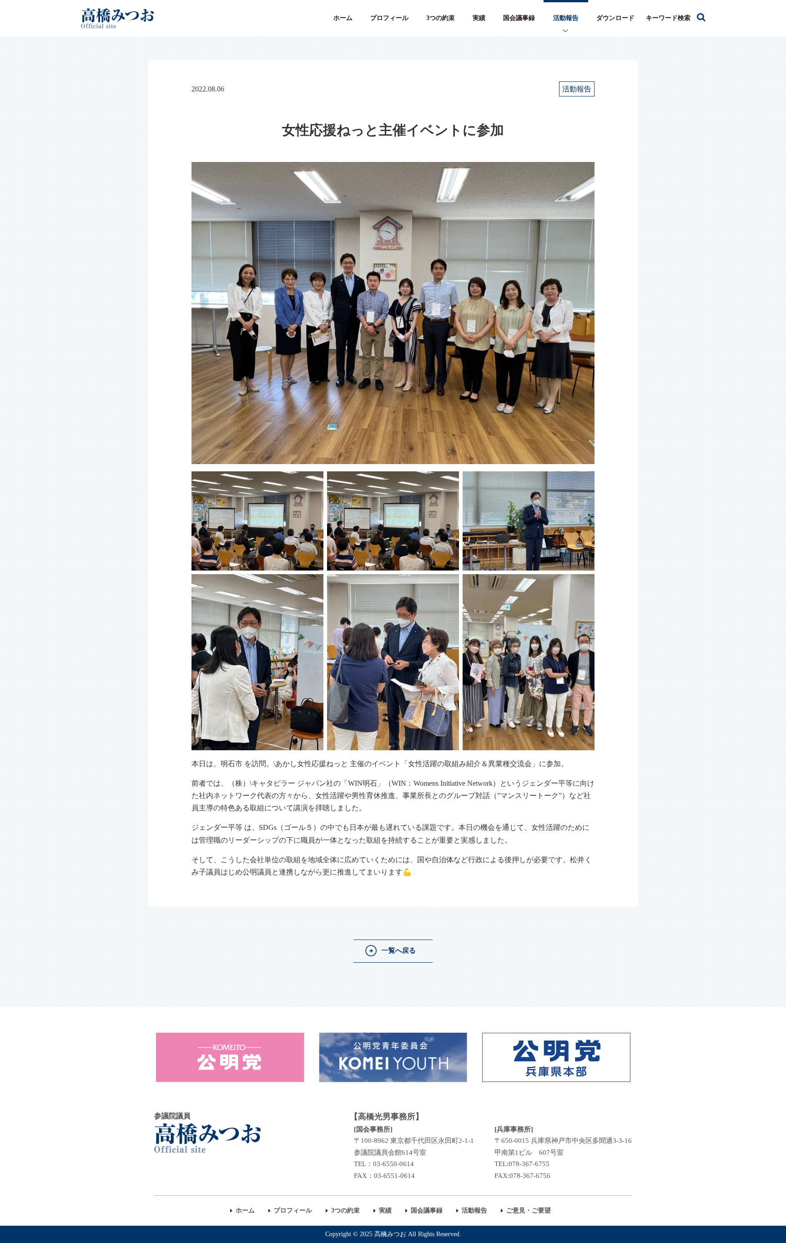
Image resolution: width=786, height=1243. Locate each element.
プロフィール (389, 18)
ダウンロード (615, 18)
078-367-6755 (529, 1163)
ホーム (343, 18)
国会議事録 (519, 18)
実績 (479, 18)
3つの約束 (440, 18)
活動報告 (566, 18)
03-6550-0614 (393, 1163)
